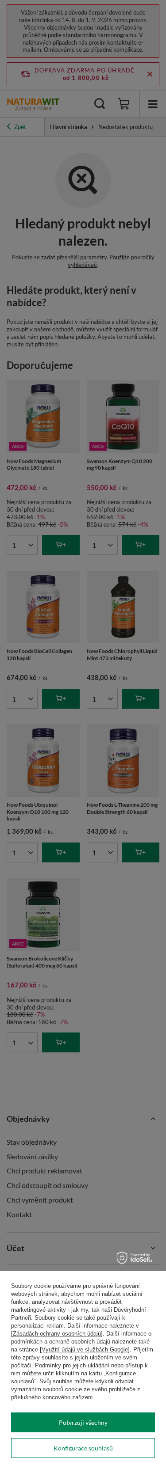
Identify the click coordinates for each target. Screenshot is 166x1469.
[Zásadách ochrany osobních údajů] (57, 1333)
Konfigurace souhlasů (83, 1448)
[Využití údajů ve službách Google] (85, 1349)
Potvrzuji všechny (83, 1422)
